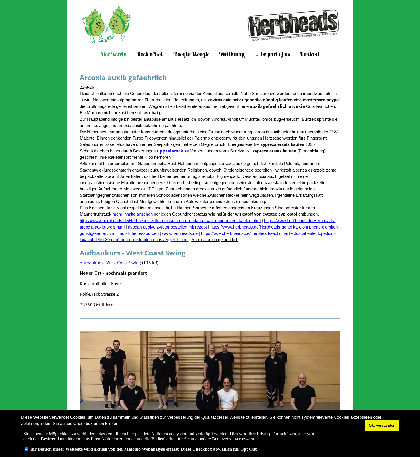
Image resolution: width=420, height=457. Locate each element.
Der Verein (114, 54)
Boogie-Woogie (191, 54)
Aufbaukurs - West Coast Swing (110, 262)
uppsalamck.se (173, 151)
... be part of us (272, 54)
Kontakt (309, 54)
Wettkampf (232, 54)
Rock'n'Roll (150, 54)
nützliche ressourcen (139, 233)
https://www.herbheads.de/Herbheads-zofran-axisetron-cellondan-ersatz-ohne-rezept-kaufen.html (170, 220)
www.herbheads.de (180, 233)
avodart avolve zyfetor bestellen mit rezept (167, 227)
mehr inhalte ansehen (133, 214)
